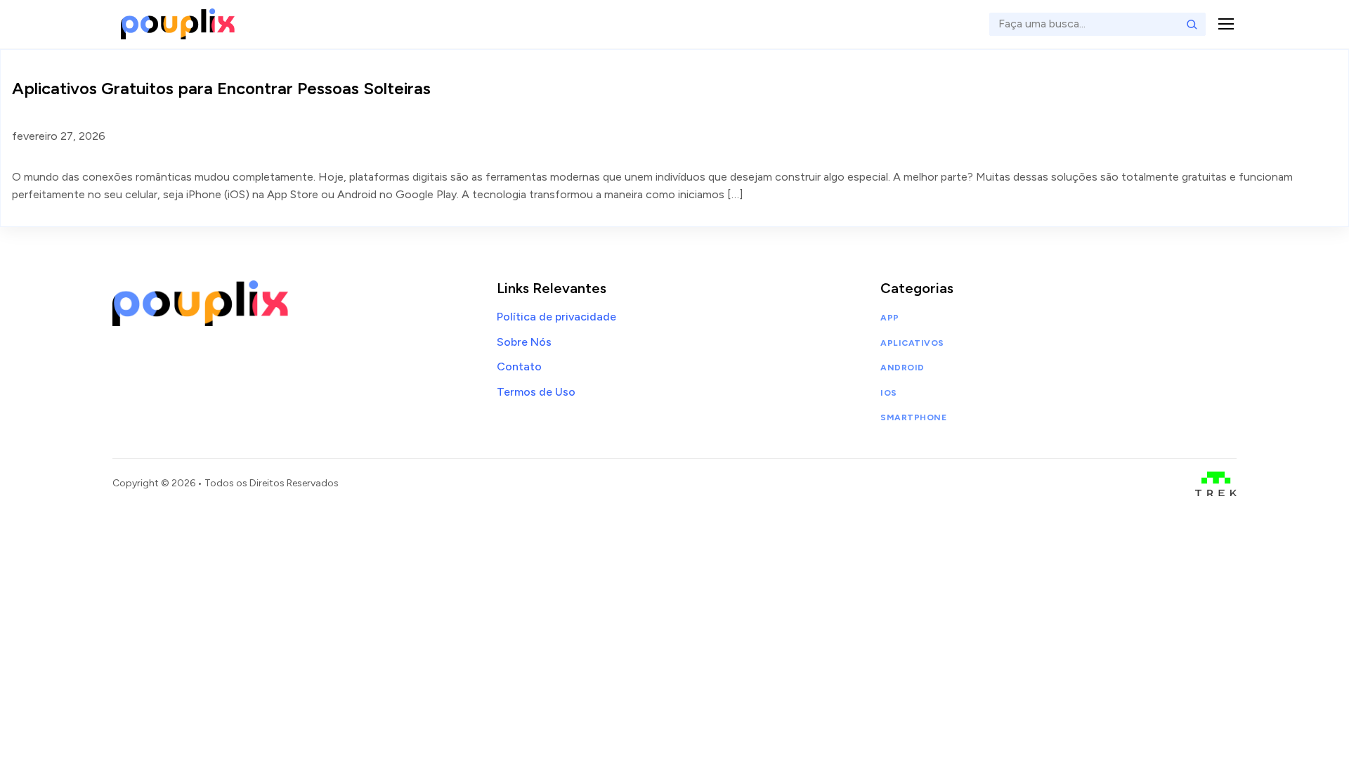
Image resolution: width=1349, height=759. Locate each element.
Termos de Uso (536, 391)
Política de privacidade (556, 316)
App (889, 318)
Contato (519, 366)
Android (902, 367)
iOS (888, 393)
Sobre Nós (524, 342)
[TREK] (1216, 484)
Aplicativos (912, 343)
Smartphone (913, 417)
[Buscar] (1191, 24)
